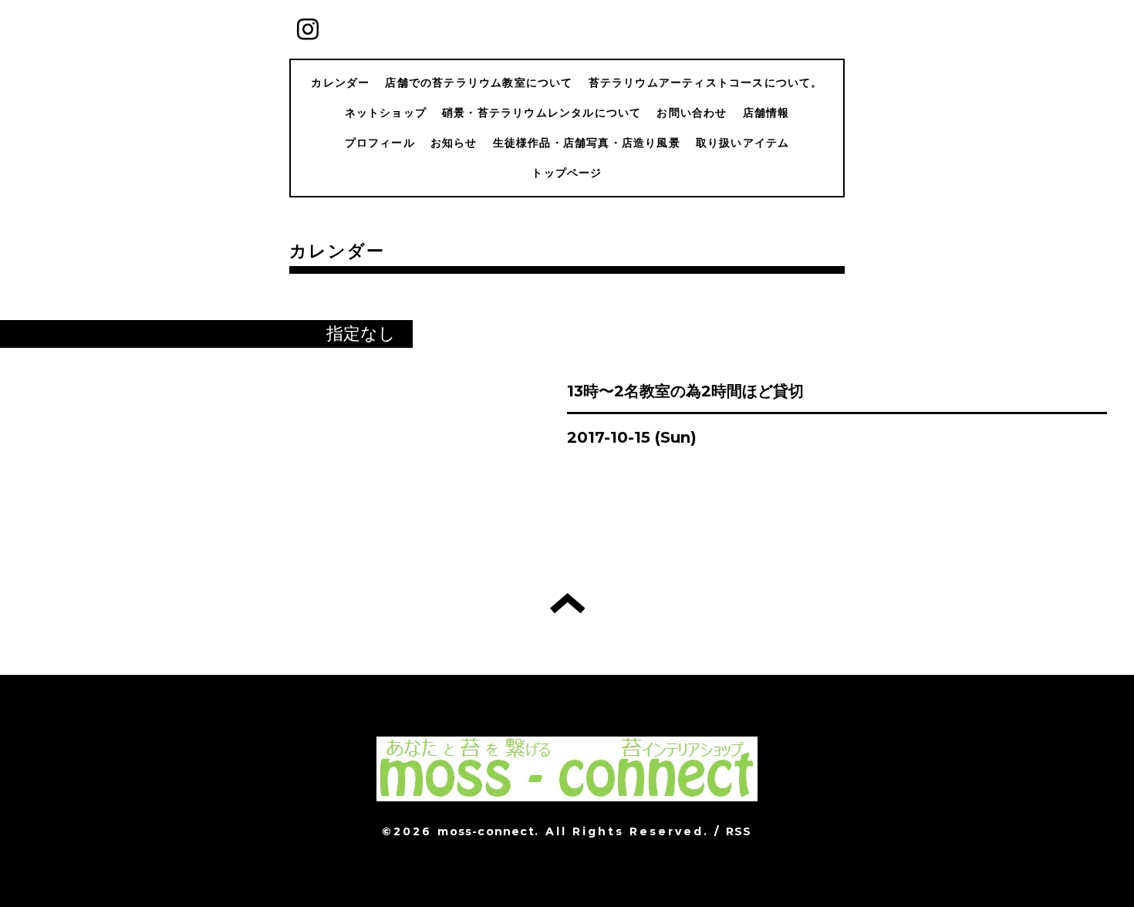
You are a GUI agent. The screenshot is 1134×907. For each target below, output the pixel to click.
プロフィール (380, 143)
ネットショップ (386, 113)
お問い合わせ (691, 113)
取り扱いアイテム (743, 143)
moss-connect (485, 831)
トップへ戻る (567, 603)
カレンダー (340, 82)
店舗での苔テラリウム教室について (478, 82)
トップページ (567, 173)
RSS (739, 831)
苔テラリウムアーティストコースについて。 (706, 82)
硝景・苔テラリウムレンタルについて (541, 113)
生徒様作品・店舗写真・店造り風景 (586, 143)
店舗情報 (766, 113)
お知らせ (454, 143)
